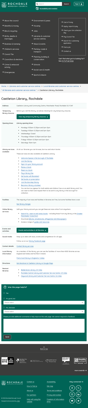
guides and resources (41, 222)
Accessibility (51, 382)
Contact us (30, 382)
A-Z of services (68, 61)
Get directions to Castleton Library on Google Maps (35, 263)
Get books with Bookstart (30, 176)
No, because (10, 308)
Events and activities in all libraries (31, 230)
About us (30, 391)
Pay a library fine (27, 173)
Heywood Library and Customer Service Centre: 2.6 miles (41, 276)
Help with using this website (33, 400)
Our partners (31, 395)
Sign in (77, 4)
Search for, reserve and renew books (34, 214)
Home (3, 86)
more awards (80, 370)
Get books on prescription (30, 179)
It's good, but (10, 299)
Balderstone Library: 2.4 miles (31, 270)
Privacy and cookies (54, 395)
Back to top (44, 349)
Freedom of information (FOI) (55, 400)
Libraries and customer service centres (24, 86)
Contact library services (25, 246)
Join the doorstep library (30, 182)
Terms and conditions (54, 391)
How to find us (32, 386)
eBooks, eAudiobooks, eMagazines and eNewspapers (47, 219)
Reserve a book (26, 170)
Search (66, 4)
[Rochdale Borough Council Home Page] (14, 4)
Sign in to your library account (32, 164)
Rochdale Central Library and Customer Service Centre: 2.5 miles (44, 273)
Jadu (18, 401)
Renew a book (26, 167)
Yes (7, 293)
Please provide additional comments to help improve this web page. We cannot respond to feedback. (39, 317)
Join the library (26, 161)
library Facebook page (37, 241)
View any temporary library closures (32, 117)
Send (7, 337)
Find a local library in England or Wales (30, 258)
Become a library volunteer (31, 185)
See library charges (24, 204)
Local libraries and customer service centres (61, 86)
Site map (50, 386)
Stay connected (75, 382)
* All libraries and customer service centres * (19, 90)
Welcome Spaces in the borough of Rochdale (37, 158)
